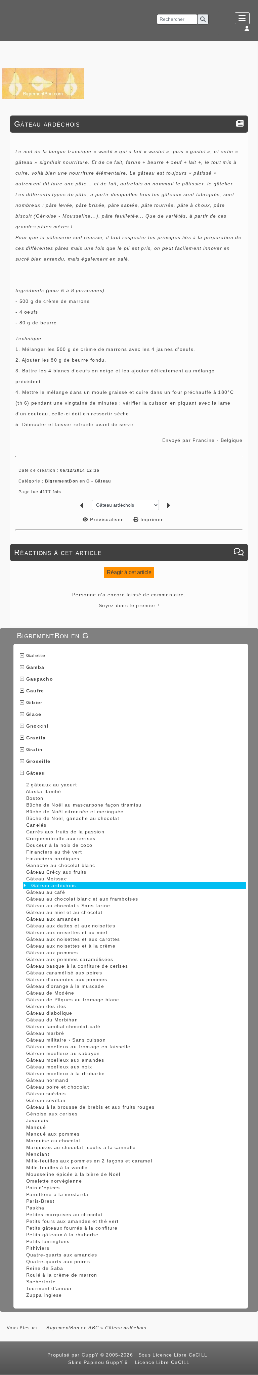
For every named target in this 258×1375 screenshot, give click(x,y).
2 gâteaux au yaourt (51, 784)
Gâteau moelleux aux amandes (65, 1060)
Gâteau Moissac (46, 878)
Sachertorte (41, 1281)
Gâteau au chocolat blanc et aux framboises (82, 899)
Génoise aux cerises (52, 1113)
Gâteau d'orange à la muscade (65, 986)
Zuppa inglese (44, 1295)
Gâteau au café (45, 892)
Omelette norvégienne (54, 1181)
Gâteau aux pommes (52, 952)
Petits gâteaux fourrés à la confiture (72, 1228)
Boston (35, 798)
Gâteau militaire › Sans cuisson (66, 1040)
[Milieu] (249, 560)
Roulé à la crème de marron (61, 1275)
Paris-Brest (40, 1201)
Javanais (37, 1120)
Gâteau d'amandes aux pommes (67, 979)
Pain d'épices (43, 1187)
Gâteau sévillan (46, 1100)
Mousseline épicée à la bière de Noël (73, 1174)
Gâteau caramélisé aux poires (64, 972)
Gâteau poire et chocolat (57, 1087)
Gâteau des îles (46, 1006)
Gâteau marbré (45, 1033)
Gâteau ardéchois (53, 885)
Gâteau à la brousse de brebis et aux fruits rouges (90, 1107)
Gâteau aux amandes (53, 919)
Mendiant (37, 1154)
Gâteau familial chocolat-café (63, 1026)
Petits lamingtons (48, 1241)
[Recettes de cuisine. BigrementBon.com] (43, 83)
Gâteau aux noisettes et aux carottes (73, 939)
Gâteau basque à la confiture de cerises (77, 966)
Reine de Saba (44, 1268)
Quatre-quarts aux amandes (61, 1254)
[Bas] (249, 568)
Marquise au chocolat (53, 1140)
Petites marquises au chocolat (64, 1214)
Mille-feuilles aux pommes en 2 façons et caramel (89, 1160)
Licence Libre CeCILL (161, 1362)
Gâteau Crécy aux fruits (56, 872)
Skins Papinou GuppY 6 (99, 1362)
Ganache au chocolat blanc (60, 865)
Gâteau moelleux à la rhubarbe (65, 1073)
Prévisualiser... (109, 519)
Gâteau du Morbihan (52, 1019)
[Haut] (249, 551)
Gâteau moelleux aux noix (59, 1066)
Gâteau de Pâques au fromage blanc (72, 999)
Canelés (36, 825)
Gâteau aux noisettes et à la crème (71, 946)
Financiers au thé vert (54, 852)
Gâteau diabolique (49, 1013)
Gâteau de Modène (50, 993)
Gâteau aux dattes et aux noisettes (70, 925)
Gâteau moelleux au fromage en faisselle (78, 1046)
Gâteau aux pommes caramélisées (70, 959)
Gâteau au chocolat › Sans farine (68, 905)
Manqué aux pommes (53, 1134)
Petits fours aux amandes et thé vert (72, 1221)
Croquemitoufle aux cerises (61, 838)
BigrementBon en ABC (72, 1327)
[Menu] (242, 18)
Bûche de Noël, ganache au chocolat (72, 818)
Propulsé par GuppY (73, 1355)
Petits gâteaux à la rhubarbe (62, 1234)
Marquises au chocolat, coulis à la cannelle (81, 1147)
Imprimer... (153, 519)
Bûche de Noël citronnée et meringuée (75, 811)
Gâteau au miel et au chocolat (64, 912)
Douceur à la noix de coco (59, 845)
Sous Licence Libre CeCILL (173, 1355)
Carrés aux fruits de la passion (65, 831)
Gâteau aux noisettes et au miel (66, 932)
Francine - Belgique (217, 440)
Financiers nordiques (53, 858)
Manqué (36, 1127)
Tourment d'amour (49, 1288)
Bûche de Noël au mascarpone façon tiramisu (84, 805)
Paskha (35, 1207)
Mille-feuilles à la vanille (57, 1167)
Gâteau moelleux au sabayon (63, 1053)
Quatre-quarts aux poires (58, 1261)
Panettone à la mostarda (57, 1194)
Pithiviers (38, 1248)
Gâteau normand (47, 1080)
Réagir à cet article (129, 572)
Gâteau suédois (46, 1093)
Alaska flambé (43, 791)
